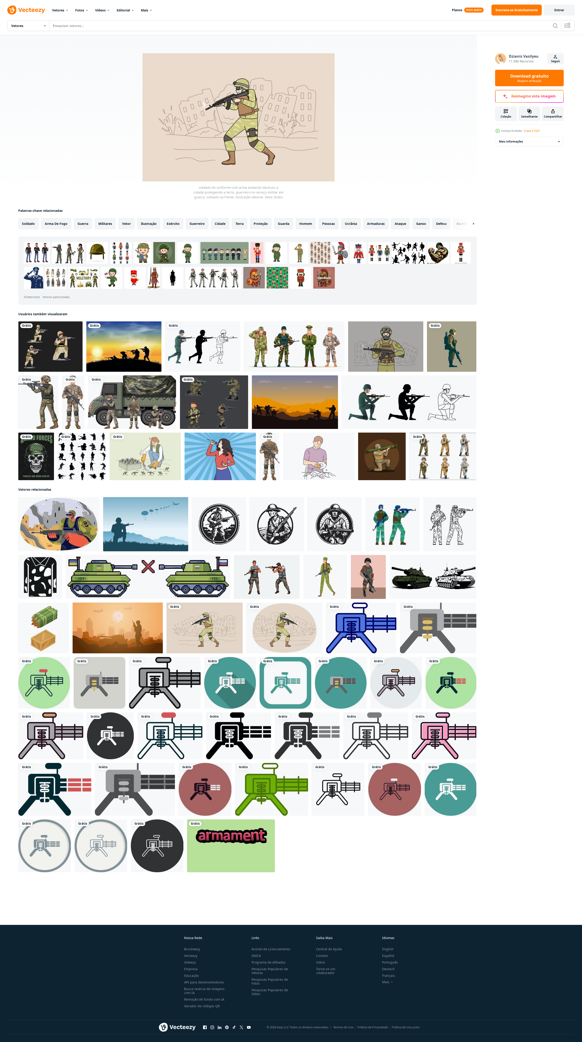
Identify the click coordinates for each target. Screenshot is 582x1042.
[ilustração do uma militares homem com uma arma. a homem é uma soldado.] (368, 577)
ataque (400, 223)
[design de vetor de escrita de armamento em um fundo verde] (231, 845)
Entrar (559, 10)
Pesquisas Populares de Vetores (270, 971)
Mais (144, 10)
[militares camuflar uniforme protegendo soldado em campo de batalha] (40, 577)
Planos (457, 10)
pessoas (328, 223)
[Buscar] (555, 25)
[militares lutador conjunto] (267, 577)
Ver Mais (324, 278)
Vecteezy (190, 955)
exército (173, 223)
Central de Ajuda (329, 949)
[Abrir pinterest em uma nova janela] (227, 1027)
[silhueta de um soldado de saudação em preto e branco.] (82, 456)
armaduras (376, 223)
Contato (322, 955)
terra (240, 223)
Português (390, 962)
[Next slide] (469, 223)
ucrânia (351, 223)
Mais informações (511, 141)
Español (388, 955)
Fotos (79, 10)
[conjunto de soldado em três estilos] (202, 346)
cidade (220, 223)
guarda (283, 223)
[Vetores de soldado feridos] (442, 456)
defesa (441, 223)
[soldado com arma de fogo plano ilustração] (451, 346)
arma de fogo (56, 223)
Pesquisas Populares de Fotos (270, 981)
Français (388, 975)
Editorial (123, 10)
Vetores (58, 10)
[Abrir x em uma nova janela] (241, 1027)
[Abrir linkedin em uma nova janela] (219, 1027)
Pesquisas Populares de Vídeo (270, 992)
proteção (261, 223)
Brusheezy (192, 949)
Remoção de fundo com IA (204, 999)
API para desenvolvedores (204, 982)
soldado (28, 223)
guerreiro (197, 223)
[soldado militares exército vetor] (392, 524)
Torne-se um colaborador (325, 971)
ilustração (149, 223)
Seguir (555, 61)
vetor (126, 223)
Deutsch (388, 969)
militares (105, 223)
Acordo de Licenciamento (271, 949)
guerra (83, 223)
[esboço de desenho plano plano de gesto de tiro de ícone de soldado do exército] (214, 402)
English (388, 949)
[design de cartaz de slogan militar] (36, 456)
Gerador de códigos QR (202, 1006)
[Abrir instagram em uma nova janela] (212, 1027)
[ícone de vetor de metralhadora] (361, 628)
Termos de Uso (343, 1027)
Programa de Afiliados (268, 962)
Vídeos (100, 10)
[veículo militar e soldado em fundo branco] (132, 402)
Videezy (190, 962)
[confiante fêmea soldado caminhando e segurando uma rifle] (325, 577)
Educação (191, 975)
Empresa (191, 969)
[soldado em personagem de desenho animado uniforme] (38, 402)
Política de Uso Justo (406, 1027)
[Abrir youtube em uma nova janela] (249, 1027)
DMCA (256, 955)
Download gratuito (529, 78)
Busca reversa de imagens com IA (204, 991)
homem (305, 223)
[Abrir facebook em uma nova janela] (205, 1027)
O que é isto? (532, 131)
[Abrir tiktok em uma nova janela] (234, 1027)
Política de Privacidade (372, 1027)
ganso (421, 223)
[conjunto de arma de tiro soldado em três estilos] (409, 402)
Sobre (320, 962)
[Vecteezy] (26, 10)
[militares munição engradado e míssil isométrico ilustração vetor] (43, 628)
